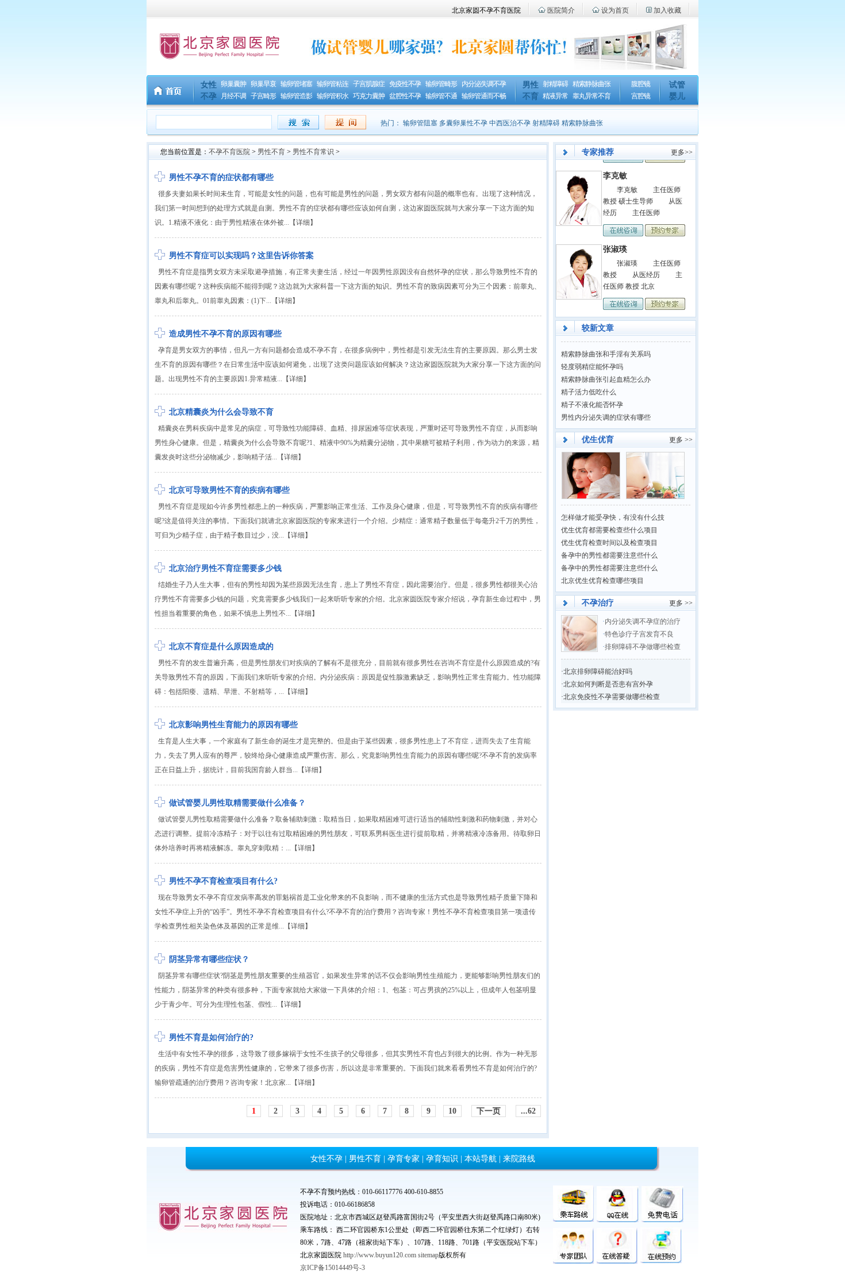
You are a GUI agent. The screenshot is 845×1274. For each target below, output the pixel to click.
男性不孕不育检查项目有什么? (223, 881)
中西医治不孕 (510, 123)
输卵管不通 (441, 96)
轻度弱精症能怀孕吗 (592, 367)
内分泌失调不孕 (484, 84)
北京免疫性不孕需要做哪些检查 (611, 697)
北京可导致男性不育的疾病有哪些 (229, 490)
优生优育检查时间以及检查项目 (609, 543)
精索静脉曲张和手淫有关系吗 (606, 354)
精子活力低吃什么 (588, 392)
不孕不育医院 (229, 152)
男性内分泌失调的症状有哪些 (606, 417)
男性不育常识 (313, 152)
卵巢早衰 (263, 84)
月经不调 (233, 96)
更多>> (682, 152)
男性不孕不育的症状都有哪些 (221, 177)
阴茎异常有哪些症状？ (209, 959)
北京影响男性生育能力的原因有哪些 (233, 724)
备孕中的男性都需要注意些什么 (609, 555)
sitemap (428, 1255)
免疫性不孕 (405, 84)
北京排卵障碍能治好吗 (597, 671)
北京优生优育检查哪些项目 (602, 581)
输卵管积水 (332, 96)
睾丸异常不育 (591, 96)
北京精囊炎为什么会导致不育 (221, 412)
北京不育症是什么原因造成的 (221, 646)
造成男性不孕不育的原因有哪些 (225, 333)
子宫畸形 (263, 96)
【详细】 (303, 222)
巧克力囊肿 (369, 96)
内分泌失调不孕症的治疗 (643, 621)
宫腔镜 (640, 96)
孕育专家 (403, 1158)
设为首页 (615, 10)
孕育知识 (442, 1158)
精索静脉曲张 (591, 84)
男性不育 (271, 152)
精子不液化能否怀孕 (592, 405)
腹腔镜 (640, 84)
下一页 (489, 1111)
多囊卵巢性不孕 (463, 123)
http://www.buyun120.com (379, 1255)
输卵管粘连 (332, 84)
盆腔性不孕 (405, 96)
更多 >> (681, 440)
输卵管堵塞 (296, 84)
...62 (528, 1111)
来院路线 (519, 1158)
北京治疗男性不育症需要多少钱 (225, 568)
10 (452, 1111)
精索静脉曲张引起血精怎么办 (606, 379)
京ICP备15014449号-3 (332, 1268)
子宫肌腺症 (369, 84)
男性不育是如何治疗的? (211, 1037)
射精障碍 (555, 84)
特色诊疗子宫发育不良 (640, 634)
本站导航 (480, 1158)
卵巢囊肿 (233, 84)
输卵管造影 (296, 96)
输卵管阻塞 (420, 123)
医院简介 (561, 10)
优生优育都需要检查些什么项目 (609, 530)
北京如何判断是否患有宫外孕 (608, 684)
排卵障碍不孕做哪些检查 (643, 647)
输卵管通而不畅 (484, 96)
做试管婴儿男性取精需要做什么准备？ (237, 803)
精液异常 (555, 96)
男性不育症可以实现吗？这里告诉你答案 (241, 255)
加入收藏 (667, 10)
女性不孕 (326, 1158)
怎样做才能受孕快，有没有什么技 (613, 517)
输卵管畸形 (441, 84)
